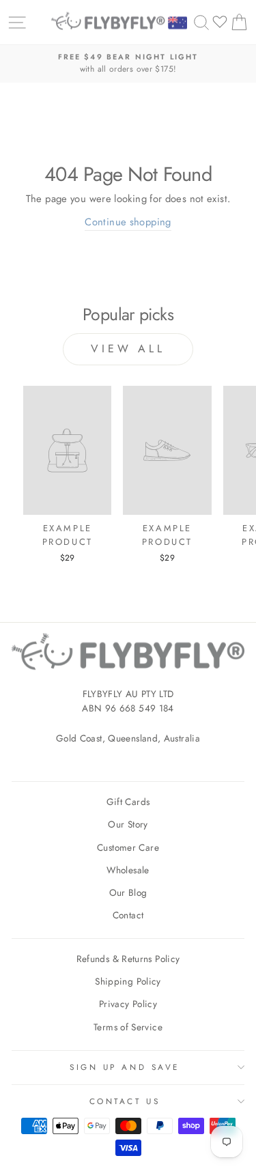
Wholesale (127, 870)
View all (128, 348)
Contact (128, 915)
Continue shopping (128, 221)
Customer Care (128, 847)
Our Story (127, 824)
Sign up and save (125, 1067)
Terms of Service (128, 1027)
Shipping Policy (128, 981)
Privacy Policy (128, 1004)
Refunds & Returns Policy (128, 958)
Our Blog (128, 892)
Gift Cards (128, 801)
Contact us (124, 1101)
